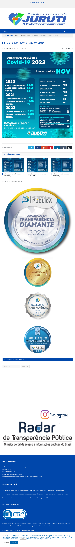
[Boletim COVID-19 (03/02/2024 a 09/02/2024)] (62, 165)
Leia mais (23, 539)
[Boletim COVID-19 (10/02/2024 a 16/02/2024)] (37, 165)
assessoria (48, 523)
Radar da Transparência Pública (24, 530)
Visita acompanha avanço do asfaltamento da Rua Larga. (19, 498)
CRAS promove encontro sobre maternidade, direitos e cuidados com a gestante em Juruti (37, 4)
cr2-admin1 (8, 48)
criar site (14, 523)
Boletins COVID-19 (67, 48)
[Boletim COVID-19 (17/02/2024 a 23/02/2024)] (13, 165)
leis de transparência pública (33, 526)
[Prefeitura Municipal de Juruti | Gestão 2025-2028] (37, 18)
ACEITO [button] (14, 542)
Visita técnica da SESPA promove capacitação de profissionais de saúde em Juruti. (26, 490)
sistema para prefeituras (26, 523)
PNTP (10, 530)
